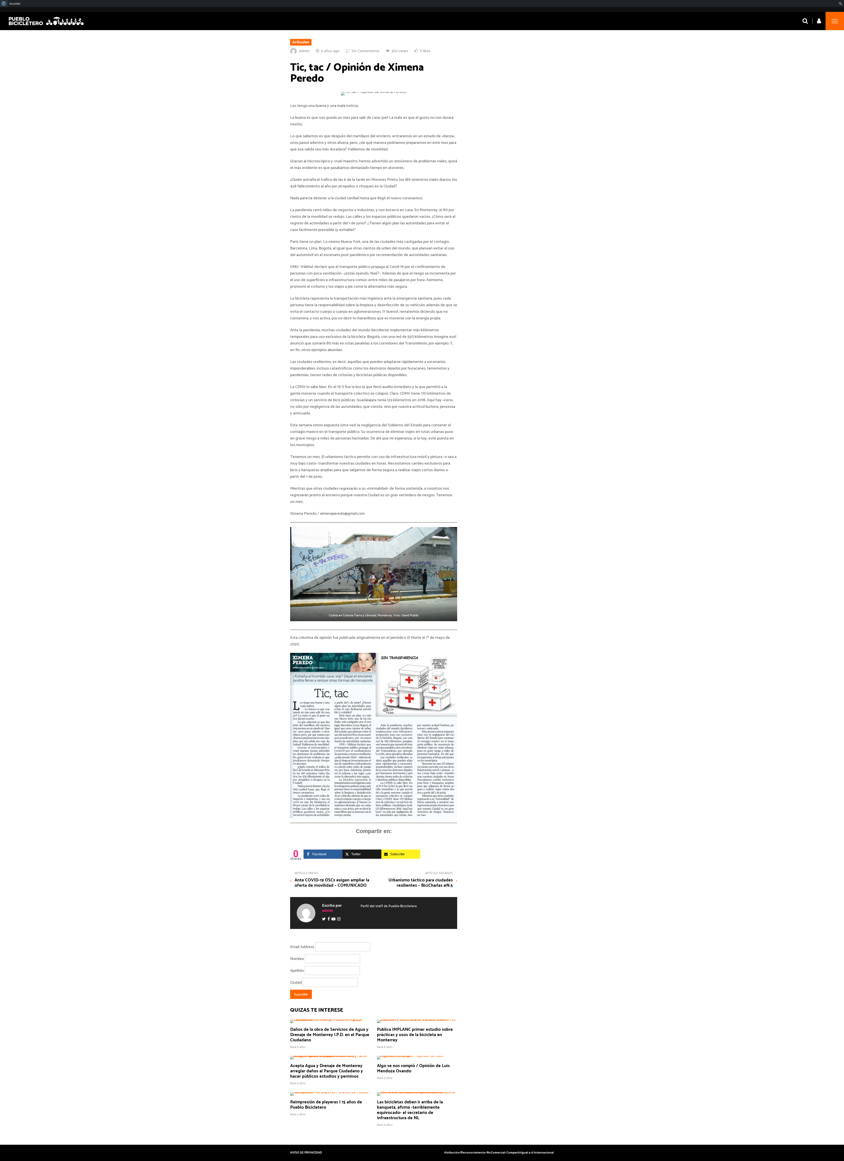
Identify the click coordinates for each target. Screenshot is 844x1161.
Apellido (297, 970)
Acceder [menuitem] (15, 3)
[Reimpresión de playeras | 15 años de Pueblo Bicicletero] (330, 1092)
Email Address (302, 946)
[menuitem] (4, 3)
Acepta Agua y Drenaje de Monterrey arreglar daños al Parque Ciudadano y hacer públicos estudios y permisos (326, 1071)
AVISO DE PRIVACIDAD (306, 1152)
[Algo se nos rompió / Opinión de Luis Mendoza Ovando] (417, 1056)
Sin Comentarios (365, 51)
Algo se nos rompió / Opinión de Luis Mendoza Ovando (413, 1068)
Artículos (300, 42)
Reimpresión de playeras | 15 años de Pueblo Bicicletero (326, 1105)
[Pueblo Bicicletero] (46, 26)
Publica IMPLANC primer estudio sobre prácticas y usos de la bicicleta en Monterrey (415, 1035)
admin (304, 51)
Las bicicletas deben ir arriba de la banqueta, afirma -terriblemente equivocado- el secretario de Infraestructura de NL (410, 1110)
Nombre (297, 958)
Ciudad (296, 982)
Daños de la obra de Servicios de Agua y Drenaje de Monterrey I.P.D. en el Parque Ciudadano (329, 1035)
